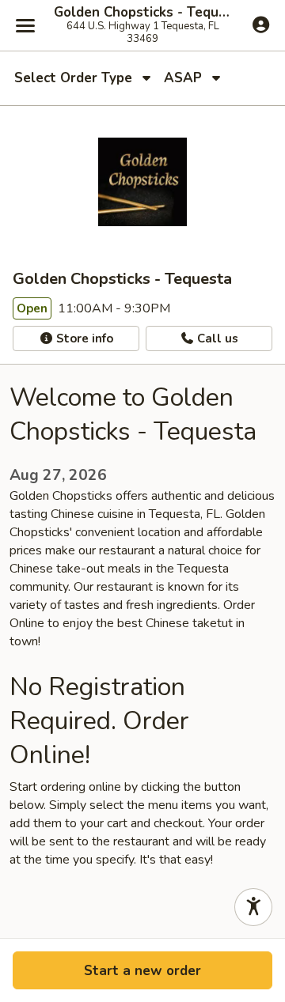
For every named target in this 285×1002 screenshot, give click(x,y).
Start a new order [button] (142, 971)
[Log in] (261, 24)
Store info (83, 338)
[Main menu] (25, 25)
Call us (216, 338)
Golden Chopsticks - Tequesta (142, 13)
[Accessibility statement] (253, 907)
